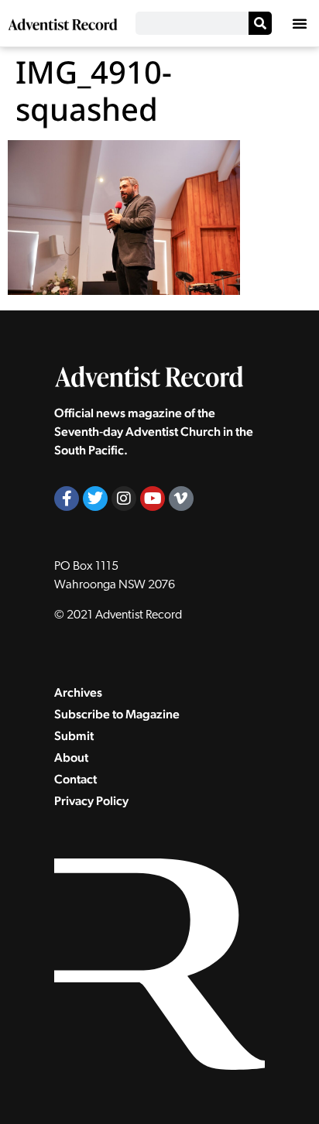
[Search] (260, 23)
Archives (78, 692)
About (71, 757)
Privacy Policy (91, 800)
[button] (299, 23)
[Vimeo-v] (181, 498)
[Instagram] (123, 498)
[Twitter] (95, 498)
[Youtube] (152, 498)
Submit (74, 735)
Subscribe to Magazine (117, 714)
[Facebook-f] (66, 498)
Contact (75, 779)
